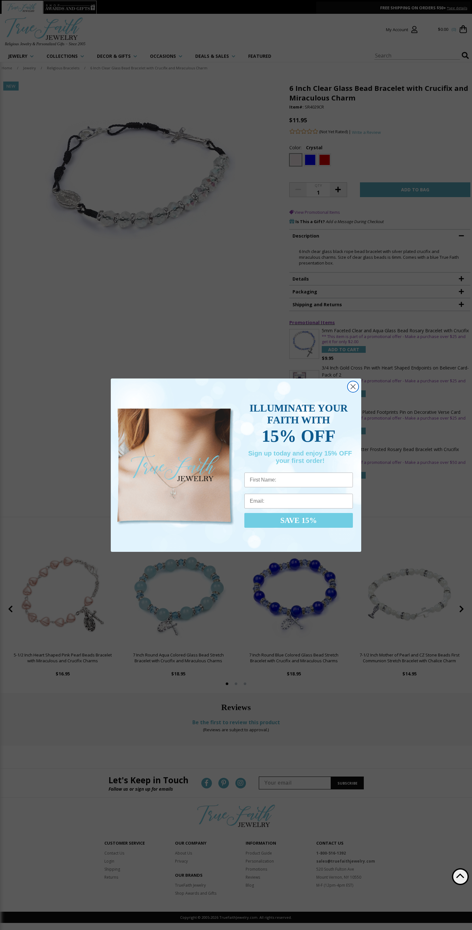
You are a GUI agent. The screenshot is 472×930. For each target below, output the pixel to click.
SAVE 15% (298, 520)
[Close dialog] (353, 386)
